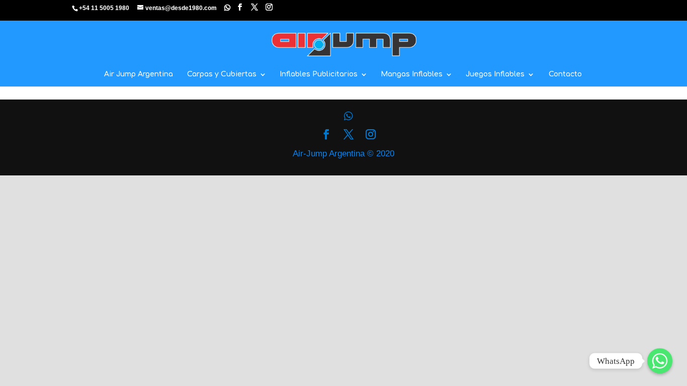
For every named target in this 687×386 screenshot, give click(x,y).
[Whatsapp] (227, 7)
